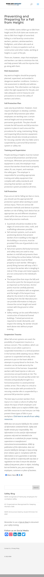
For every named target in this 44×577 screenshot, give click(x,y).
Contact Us (7, 548)
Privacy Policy (15, 548)
